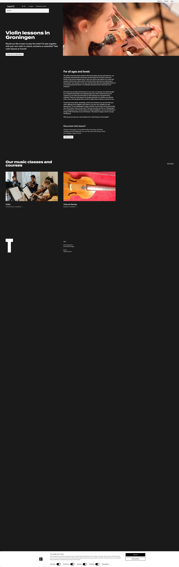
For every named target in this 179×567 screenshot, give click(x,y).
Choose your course (41, 6)
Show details (105, 564)
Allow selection (135, 558)
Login (172, 1)
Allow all (135, 554)
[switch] (72, 564)
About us (159, 1)
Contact (166, 1)
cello (92, 99)
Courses (9, 10)
